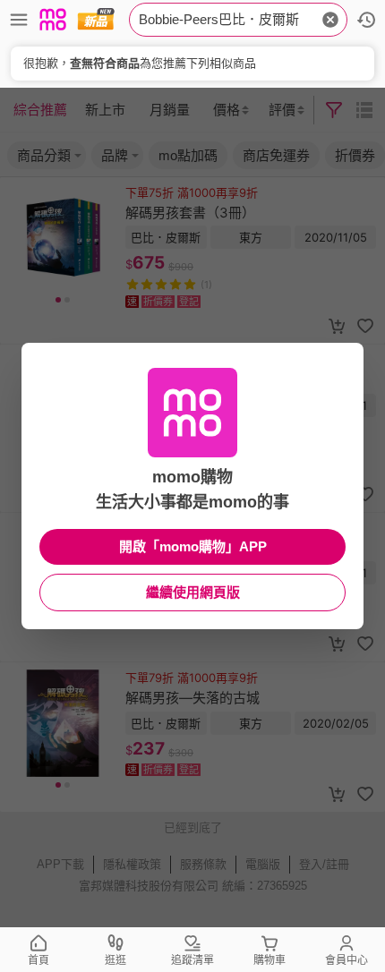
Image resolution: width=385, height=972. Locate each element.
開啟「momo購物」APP (193, 546)
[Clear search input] (330, 20)
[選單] (19, 19)
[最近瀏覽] (366, 19)
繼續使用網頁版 (193, 592)
